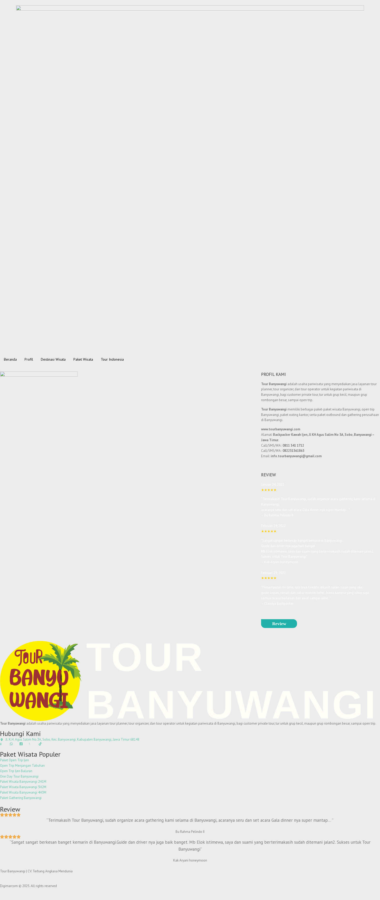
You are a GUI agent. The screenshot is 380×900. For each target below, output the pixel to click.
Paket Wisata (83, 359)
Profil (29, 359)
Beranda (10, 359)
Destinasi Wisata (53, 359)
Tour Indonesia (112, 359)
